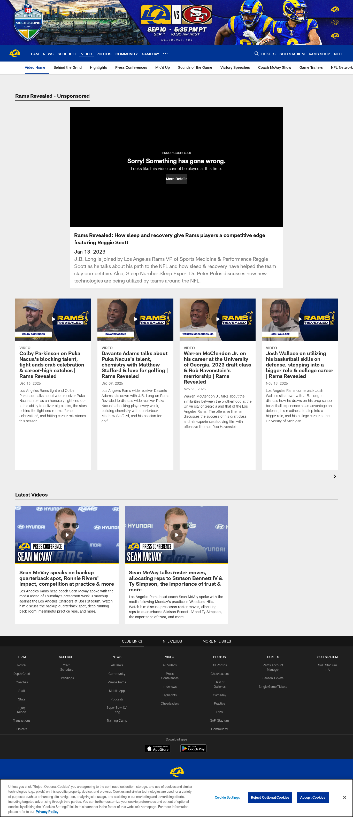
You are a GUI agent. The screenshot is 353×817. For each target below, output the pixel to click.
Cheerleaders (170, 703)
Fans (219, 712)
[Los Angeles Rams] (176, 772)
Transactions (21, 720)
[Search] (257, 53)
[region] (176, 798)
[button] (176, 179)
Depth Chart (21, 673)
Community (117, 673)
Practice (219, 703)
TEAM (22, 657)
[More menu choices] (165, 53)
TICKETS (273, 657)
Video (169, 657)
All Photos (219, 665)
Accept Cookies (312, 797)
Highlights (170, 695)
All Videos (170, 665)
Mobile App (117, 690)
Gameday (219, 695)
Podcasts (117, 699)
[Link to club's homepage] (14, 53)
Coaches (22, 682)
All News (117, 665)
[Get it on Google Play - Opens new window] (193, 751)
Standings (67, 678)
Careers (22, 729)
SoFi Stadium (219, 720)
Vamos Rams (117, 682)
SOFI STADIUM (327, 657)
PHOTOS (219, 657)
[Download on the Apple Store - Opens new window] (158, 749)
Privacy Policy (47, 812)
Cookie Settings (227, 797)
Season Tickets (273, 678)
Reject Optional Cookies (270, 797)
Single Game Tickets (273, 686)
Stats (21, 699)
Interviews (170, 686)
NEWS (117, 657)
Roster (21, 665)
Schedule (66, 657)
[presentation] (336, 477)
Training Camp (117, 720)
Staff (21, 690)
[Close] (344, 797)
